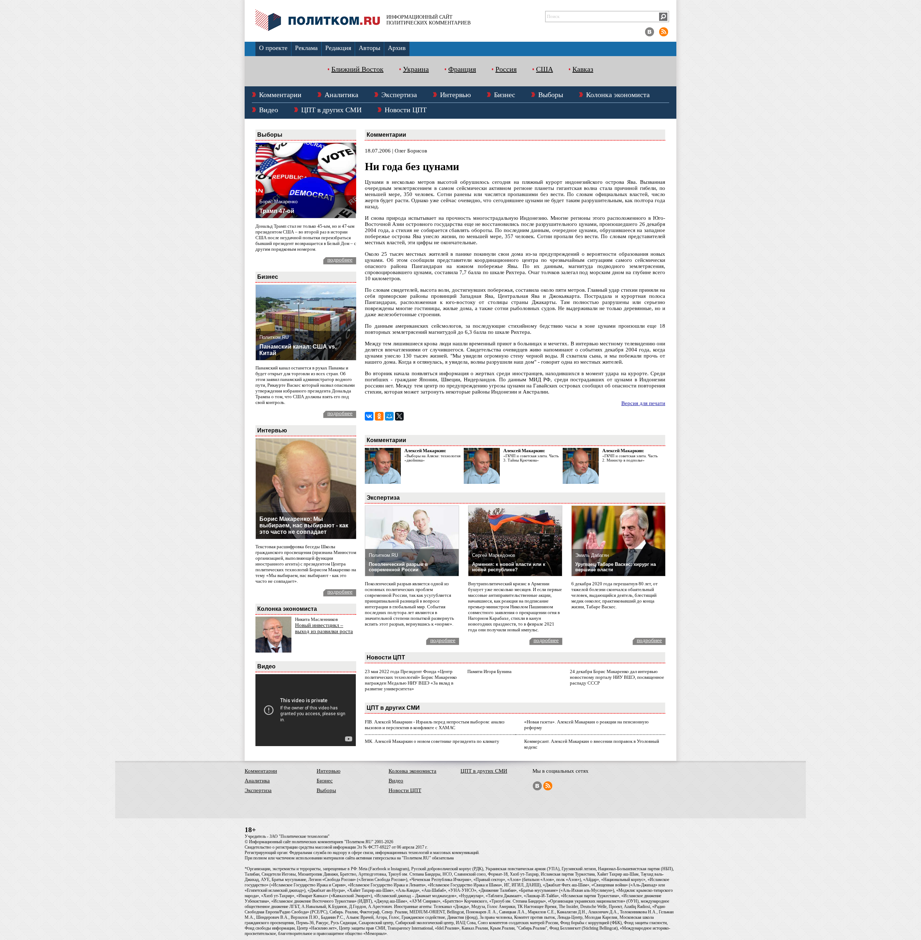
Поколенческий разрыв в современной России (398, 567)
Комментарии (280, 94)
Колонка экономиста (618, 94)
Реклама (306, 47)
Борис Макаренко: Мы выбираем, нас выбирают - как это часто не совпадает (303, 525)
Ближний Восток (357, 69)
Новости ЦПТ (406, 109)
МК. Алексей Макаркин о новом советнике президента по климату (432, 741)
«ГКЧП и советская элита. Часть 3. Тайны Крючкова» (531, 458)
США (544, 69)
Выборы (550, 94)
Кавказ (582, 69)
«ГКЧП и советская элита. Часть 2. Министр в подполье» (630, 458)
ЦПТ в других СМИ (331, 109)
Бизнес (504, 94)
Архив (397, 47)
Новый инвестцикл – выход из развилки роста (324, 628)
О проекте (273, 47)
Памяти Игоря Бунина (489, 671)
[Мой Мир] (389, 416)
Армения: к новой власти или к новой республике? (508, 567)
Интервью (455, 94)
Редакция (338, 47)
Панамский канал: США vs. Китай (297, 350)
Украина (416, 69)
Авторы (369, 47)
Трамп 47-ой (276, 211)
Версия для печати (643, 403)
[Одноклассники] (379, 416)
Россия (506, 69)
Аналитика (341, 94)
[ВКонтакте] (369, 416)
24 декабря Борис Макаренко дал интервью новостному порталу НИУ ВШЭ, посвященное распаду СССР (617, 677)
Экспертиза (399, 94)
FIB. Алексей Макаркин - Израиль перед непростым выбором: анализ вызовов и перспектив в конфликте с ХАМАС (434, 724)
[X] (399, 416)
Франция (462, 69)
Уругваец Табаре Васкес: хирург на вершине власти (615, 567)
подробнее (340, 260)
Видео (268, 109)
